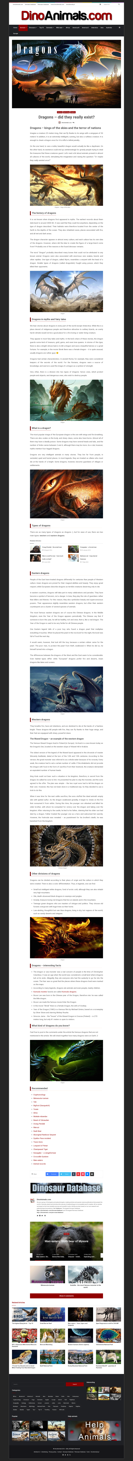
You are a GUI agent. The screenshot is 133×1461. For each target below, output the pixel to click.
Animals (22, 27)
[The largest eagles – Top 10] (56, 1436)
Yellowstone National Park (104, 1344)
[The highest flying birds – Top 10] (24, 1314)
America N (76, 27)
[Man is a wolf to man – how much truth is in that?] (35, 558)
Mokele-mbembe (40, 1116)
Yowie (35, 1109)
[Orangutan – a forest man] (73, 549)
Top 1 (34, 1409)
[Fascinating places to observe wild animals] (103, 1397)
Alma (35, 1113)
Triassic (54, 1409)
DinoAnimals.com (18, 4)
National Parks (41, 1406)
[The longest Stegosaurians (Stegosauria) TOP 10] (92, 1397)
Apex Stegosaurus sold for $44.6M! (107, 1323)
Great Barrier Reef (46, 1323)
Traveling (46, 1409)
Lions (59, 1403)
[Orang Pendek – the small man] (35, 549)
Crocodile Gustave (40, 1156)
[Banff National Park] (52, 1357)
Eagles (47, 1399)
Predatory (63, 1406)
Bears (57, 1396)
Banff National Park (46, 1366)
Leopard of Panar (40, 1146)
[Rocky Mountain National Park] (80, 1357)
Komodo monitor (40, 992)
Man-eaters (38, 1160)
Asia (102, 27)
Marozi (36, 1127)
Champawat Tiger (40, 1149)
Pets (49, 1406)
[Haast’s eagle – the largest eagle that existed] (38, 1426)
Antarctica (94, 27)
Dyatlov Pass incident (42, 1138)
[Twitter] (42, 1215)
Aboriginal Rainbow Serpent (44, 1135)
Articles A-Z (37, 1452)
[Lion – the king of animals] (115, 1390)
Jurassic (46, 1403)
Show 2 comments (66, 1296)
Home (15, 27)
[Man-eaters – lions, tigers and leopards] (80, 1314)
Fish (66, 1399)
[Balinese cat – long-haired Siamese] (73, 558)
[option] (66, 1241)
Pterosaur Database (43, 4)
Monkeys (15, 1406)
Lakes (53, 1403)
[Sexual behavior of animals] (115, 1397)
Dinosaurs (32, 27)
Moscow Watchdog (46, 1344)
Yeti (34, 1102)
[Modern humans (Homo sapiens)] (80, 1336)
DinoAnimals (58, 1448)
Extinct (60, 1399)
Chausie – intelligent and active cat (66, 1241)
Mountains (23, 1406)
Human (40, 1403)
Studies (22, 1409)
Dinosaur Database (30, 4)
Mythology (66, 112)
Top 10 (41, 27)
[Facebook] (40, 1215)
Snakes (15, 1409)
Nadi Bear (37, 1131)
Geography (16, 1403)
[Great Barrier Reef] (52, 1314)
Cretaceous (75, 1396)
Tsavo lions (38, 1142)
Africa (68, 27)
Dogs (33, 1399)
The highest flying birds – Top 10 (22, 1323)
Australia (109, 27)
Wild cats (59, 27)
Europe (15, 33)
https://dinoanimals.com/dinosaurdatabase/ (50, 1210)
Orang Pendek (39, 1124)
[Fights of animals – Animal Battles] (56, 1426)
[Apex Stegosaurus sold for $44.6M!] (108, 1314)
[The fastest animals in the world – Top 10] (20, 1436)
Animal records (39, 1164)
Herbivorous (32, 1403)
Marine (73, 1403)
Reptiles (73, 112)
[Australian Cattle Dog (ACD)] (92, 1390)
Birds (63, 1396)
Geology (24, 1403)
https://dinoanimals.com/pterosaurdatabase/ (50, 1212)
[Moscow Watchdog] (52, 1336)
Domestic (49, 27)
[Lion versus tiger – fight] (20, 1426)
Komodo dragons (69, 992)
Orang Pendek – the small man (52, 547)
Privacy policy (52, 1452)
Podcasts (55, 1406)
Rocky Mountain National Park (77, 1366)
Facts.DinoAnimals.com (57, 4)
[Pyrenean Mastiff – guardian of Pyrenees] (108, 1357)
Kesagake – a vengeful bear (44, 1153)
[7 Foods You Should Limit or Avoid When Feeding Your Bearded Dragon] (24, 1357)
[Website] (38, 1215)
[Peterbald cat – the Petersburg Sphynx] (103, 1390)
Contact (59, 1452)
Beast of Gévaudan (41, 1120)
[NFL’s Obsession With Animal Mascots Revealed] (24, 1336)
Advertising (44, 1452)
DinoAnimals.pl (70, 4)
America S (85, 27)
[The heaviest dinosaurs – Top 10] (38, 1436)
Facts (88, 1452)
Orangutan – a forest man (88, 547)
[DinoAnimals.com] (66, 15)
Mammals (66, 1403)
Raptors (71, 1406)
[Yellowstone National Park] (108, 1336)
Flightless (72, 1399)
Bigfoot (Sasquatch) (41, 1105)
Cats (68, 1396)
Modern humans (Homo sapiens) (78, 1344)
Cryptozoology (39, 1095)
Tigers (28, 1409)
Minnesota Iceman (40, 1098)
